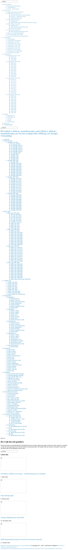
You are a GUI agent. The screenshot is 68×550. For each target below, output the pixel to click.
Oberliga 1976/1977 (16, 187)
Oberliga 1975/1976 (16, 186)
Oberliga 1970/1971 (16, 178)
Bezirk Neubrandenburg (18, 301)
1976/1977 (13, 88)
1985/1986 (13, 103)
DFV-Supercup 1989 (13, 398)
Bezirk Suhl (14, 318)
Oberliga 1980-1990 (12, 193)
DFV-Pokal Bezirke (16, 28)
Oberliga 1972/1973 (16, 181)
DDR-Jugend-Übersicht (13, 19)
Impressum (3, 545)
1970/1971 (13, 79)
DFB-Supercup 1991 (13, 399)
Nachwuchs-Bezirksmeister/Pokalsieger (17, 36)
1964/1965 (13, 69)
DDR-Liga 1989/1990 (17, 277)
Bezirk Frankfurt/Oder (13, 355)
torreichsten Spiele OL (13, 387)
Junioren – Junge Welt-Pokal (18, 16)
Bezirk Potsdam (15, 304)
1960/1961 (13, 63)
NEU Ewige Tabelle (16, 423)
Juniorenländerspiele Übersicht (15, 12)
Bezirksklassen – (12, 321)
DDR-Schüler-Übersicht (13, 24)
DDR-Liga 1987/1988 (17, 274)
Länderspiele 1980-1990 (13, 48)
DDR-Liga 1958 (15, 226)
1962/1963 (13, 66)
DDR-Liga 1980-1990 (13, 262)
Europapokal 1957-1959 (13, 55)
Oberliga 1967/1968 (16, 172)
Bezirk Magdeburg (16, 303)
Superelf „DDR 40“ (12, 384)
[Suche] (1, 451)
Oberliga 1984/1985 (16, 201)
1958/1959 (13, 58)
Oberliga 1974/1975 (16, 184)
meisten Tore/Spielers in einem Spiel (17, 389)
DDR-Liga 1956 (15, 223)
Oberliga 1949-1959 (12, 142)
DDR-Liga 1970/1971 (17, 247)
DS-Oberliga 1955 (16, 153)
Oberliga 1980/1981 (16, 195)
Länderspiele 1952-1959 (13, 43)
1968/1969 (13, 75)
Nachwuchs (7, 10)
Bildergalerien (11, 115)
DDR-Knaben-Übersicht (13, 30)
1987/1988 (13, 106)
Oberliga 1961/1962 (16, 163)
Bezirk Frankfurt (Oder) (17, 306)
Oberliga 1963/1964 (16, 166)
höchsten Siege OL (12, 386)
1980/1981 (13, 96)
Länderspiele (7, 37)
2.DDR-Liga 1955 (12, 282)
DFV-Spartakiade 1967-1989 (15, 34)
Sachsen (9, 428)
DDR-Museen (11, 117)
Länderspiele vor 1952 (13, 42)
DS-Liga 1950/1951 (16, 214)
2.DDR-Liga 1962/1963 (13, 292)
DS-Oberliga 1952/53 (16, 148)
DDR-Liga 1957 (15, 225)
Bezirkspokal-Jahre (12, 407)
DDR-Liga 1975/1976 (17, 255)
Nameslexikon (11, 121)
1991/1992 (13, 112)
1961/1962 (13, 64)
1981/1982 (13, 97)
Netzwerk (6, 123)
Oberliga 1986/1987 (16, 204)
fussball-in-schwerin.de (41, 548)
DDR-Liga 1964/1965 (17, 237)
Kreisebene (7, 348)
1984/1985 (13, 102)
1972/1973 (13, 82)
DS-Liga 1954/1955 (16, 220)
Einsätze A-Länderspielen (14, 49)
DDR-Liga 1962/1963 (17, 234)
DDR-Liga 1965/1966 (17, 238)
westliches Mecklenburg (14, 416)
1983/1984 (13, 100)
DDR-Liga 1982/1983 (17, 267)
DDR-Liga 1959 (15, 228)
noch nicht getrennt (12, 345)
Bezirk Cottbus (15, 310)
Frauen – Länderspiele (13, 9)
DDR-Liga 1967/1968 (17, 241)
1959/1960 (13, 60)
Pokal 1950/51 (11, 396)
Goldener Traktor (12, 410)
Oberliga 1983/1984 (16, 199)
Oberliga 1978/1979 (16, 190)
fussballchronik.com (6, 548)
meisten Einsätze (12, 381)
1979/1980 (13, 93)
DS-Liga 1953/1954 (16, 219)
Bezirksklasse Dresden (17, 340)
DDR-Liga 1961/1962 (17, 232)
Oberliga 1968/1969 (16, 174)
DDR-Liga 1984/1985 (17, 270)
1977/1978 (13, 90)
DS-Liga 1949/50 (15, 144)
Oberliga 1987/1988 (16, 205)
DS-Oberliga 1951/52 (16, 147)
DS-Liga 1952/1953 (16, 217)
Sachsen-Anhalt (11, 431)
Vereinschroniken (16, 420)
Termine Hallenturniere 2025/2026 (12, 517)
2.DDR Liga (7, 280)
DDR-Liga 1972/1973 (17, 250)
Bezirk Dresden (15, 316)
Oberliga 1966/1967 (16, 171)
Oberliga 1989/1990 (16, 208)
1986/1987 (13, 105)
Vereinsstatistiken (15, 422)
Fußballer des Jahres (13, 378)
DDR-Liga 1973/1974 (17, 252)
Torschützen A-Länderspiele (14, 51)
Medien (6, 114)
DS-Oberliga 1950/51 (16, 145)
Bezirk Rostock (15, 298)
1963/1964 (13, 67)
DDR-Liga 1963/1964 (17, 235)
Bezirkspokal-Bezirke (13, 405)
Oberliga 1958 (14, 157)
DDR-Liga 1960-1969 (13, 229)
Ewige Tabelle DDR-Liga (14, 377)
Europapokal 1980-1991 (13, 94)
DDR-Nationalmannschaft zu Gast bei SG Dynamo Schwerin (21, 539)
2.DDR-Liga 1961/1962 (13, 291)
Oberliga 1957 (14, 156)
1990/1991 (13, 111)
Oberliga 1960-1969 (12, 160)
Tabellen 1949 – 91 (16, 417)
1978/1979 (13, 91)
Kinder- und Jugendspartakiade (15, 33)
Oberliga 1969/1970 (16, 175)
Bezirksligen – (11, 297)
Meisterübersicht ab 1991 (18, 429)
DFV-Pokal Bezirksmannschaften (16, 408)
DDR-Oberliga (8, 141)
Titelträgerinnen (11, 7)
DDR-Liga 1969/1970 (17, 244)
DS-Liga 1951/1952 (16, 216)
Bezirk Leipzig (15, 312)
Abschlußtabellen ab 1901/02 (19, 426)
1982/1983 (13, 99)
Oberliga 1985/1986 (16, 202)
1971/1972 (13, 81)
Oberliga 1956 (14, 154)
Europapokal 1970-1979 (13, 78)
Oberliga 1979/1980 (16, 192)
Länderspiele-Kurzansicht (14, 40)
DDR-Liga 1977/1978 (17, 258)
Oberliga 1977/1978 (16, 189)
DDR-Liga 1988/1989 (17, 276)
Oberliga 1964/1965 (16, 168)
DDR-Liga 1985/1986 (17, 271)
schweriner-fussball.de (28, 548)
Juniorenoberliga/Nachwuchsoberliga (20, 15)
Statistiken (7, 372)
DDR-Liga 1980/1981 (17, 264)
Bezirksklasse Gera (16, 339)
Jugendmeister (14, 21)
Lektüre (9, 120)
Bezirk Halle (14, 307)
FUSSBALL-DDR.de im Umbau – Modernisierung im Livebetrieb (23, 474)
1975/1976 (13, 87)
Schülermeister (14, 25)
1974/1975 (13, 85)
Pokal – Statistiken (12, 404)
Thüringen (10, 434)
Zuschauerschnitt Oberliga (14, 383)
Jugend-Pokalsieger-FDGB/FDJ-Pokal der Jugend (24, 22)
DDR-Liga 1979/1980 (17, 261)
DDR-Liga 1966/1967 (17, 240)
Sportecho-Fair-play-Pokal (14, 390)
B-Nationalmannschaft (13, 52)
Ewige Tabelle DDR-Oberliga (15, 374)
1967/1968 (13, 73)
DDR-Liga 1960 (15, 231)
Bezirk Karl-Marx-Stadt (17, 319)
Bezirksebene (7, 295)
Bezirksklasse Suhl (16, 342)
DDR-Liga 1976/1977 (17, 256)
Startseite (6, 139)
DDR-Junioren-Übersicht (14, 13)
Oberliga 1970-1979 (12, 177)
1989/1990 (13, 109)
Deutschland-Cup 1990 (13, 402)
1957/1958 (13, 57)
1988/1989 (13, 108)
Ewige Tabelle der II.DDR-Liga (16, 294)
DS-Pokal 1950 (11, 395)
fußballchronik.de (16, 548)
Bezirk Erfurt (14, 313)
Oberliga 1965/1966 (16, 169)
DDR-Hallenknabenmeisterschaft (19, 31)
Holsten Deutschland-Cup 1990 (16, 401)
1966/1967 (13, 72)
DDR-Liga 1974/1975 (17, 253)
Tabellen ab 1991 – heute (18, 419)
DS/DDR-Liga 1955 (16, 222)
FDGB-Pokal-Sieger (13, 393)
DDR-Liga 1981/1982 (17, 265)
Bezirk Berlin (14, 346)
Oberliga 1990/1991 (16, 210)
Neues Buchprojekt (7, 495)
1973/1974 (13, 84)
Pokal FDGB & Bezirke (10, 392)
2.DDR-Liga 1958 (12, 286)
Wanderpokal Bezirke (16, 18)
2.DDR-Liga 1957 (12, 285)
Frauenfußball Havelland (13, 6)
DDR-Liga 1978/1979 (17, 259)
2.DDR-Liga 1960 (12, 289)
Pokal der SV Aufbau (13, 413)
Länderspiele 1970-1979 (13, 46)
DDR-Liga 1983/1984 (17, 268)
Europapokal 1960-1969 (13, 61)
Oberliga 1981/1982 (16, 196)
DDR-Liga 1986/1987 (17, 273)
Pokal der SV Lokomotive (14, 411)
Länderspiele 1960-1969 (13, 45)
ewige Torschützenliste (13, 380)
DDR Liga (7, 211)
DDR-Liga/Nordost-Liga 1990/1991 (20, 279)
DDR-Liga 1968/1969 (17, 243)
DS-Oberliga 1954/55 (16, 151)
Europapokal (7, 54)
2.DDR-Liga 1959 (12, 288)
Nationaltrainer (11, 39)
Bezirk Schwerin (15, 300)
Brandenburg (11, 425)
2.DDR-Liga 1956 (12, 283)
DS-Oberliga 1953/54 (16, 150)
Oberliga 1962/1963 (16, 165)
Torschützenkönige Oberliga (15, 375)
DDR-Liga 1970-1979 (13, 246)
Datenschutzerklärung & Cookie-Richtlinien (18, 545)
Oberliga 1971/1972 (16, 180)
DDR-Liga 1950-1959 (13, 213)
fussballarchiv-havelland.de (55, 548)
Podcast (9, 118)
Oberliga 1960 (14, 162)
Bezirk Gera (14, 315)
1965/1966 (13, 70)
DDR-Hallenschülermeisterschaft (19, 27)
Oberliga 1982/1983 (16, 198)
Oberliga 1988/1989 (16, 207)
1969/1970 (13, 76)
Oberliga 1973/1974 (16, 183)
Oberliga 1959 (14, 159)
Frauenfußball (7, 4)
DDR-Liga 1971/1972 (17, 249)
